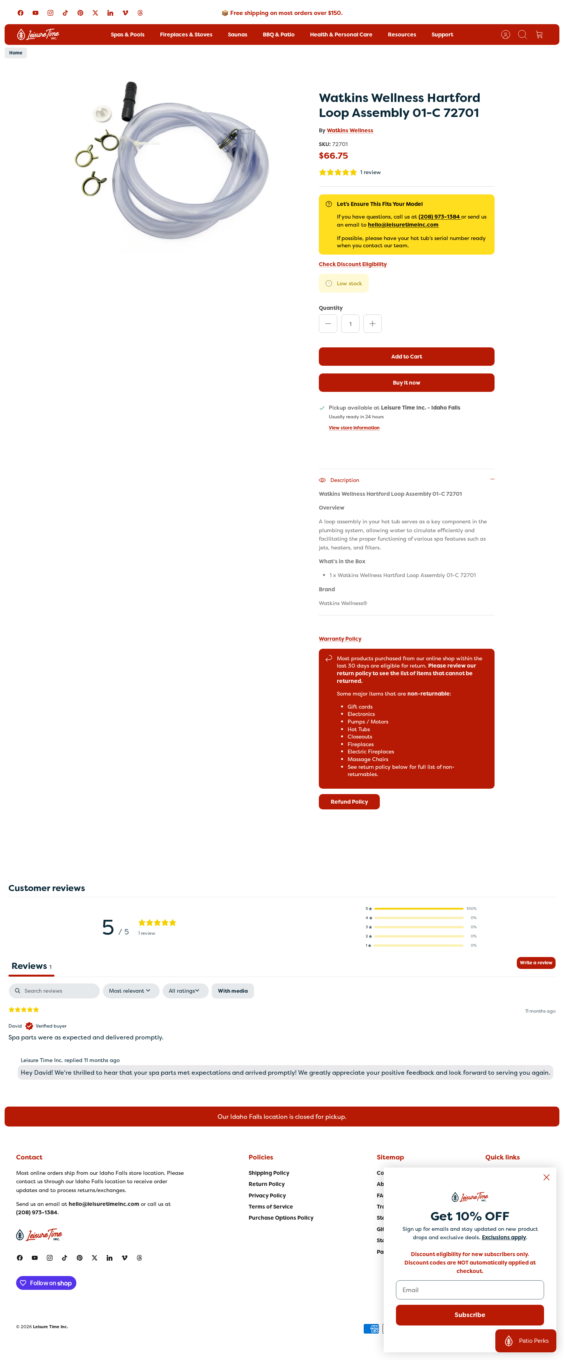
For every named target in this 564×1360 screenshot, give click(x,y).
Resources (402, 34)
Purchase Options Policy (281, 1217)
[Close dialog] (546, 1177)
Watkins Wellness (350, 130)
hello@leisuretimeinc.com (403, 224)
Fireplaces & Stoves (186, 34)
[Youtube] (35, 13)
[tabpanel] (282, 1033)
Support (442, 34)
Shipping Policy (269, 1172)
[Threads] (140, 13)
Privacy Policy (267, 1195)
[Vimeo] (125, 13)
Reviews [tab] (31, 966)
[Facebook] (20, 13)
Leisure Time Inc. (50, 1326)
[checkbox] (233, 990)
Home (15, 53)
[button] (421, 908)
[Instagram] (50, 13)
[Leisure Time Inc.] (38, 34)
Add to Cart (406, 356)
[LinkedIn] (110, 13)
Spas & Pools (128, 34)
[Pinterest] (80, 13)
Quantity (331, 307)
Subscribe (470, 1315)
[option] (171, 159)
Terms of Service (271, 1206)
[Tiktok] (65, 13)
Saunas (237, 34)
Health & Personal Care (341, 34)
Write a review (536, 963)
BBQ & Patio (279, 34)
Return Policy (267, 1184)
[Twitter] (95, 13)
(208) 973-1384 (439, 216)
